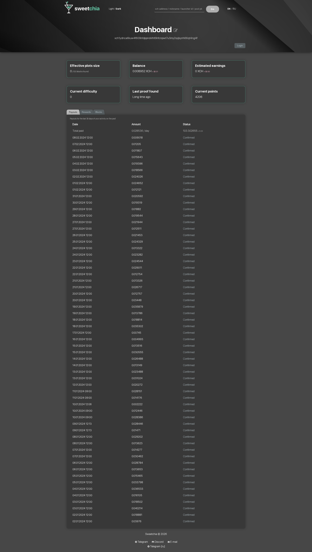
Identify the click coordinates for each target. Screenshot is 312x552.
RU (234, 8)
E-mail (173, 541)
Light (111, 8)
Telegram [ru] (157, 546)
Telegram (142, 541)
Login (240, 45)
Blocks (98, 112)
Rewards (86, 112)
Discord (159, 541)
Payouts (73, 112)
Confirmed (189, 137)
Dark (118, 8)
